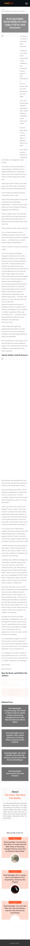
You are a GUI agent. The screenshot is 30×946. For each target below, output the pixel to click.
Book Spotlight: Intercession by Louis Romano (15, 774)
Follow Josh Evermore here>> (11, 685)
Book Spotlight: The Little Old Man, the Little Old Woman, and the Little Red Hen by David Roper (15, 757)
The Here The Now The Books (15, 838)
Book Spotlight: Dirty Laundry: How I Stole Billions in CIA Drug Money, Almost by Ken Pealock (15, 738)
